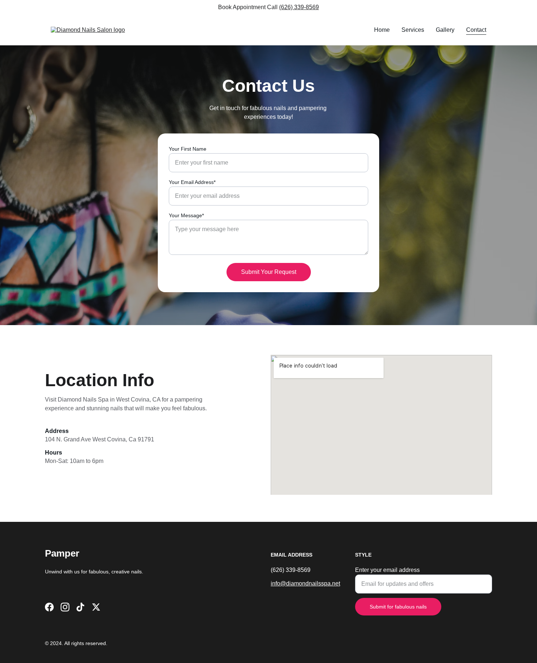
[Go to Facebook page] (49, 607)
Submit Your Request (268, 272)
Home (382, 30)
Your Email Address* (192, 182)
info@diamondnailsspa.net (305, 583)
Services (412, 30)
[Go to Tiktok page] (80, 607)
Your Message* (186, 215)
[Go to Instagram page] (65, 607)
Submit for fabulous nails (398, 607)
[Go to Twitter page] (96, 607)
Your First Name (187, 149)
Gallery (445, 30)
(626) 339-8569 (299, 7)
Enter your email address (387, 570)
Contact (476, 30)
